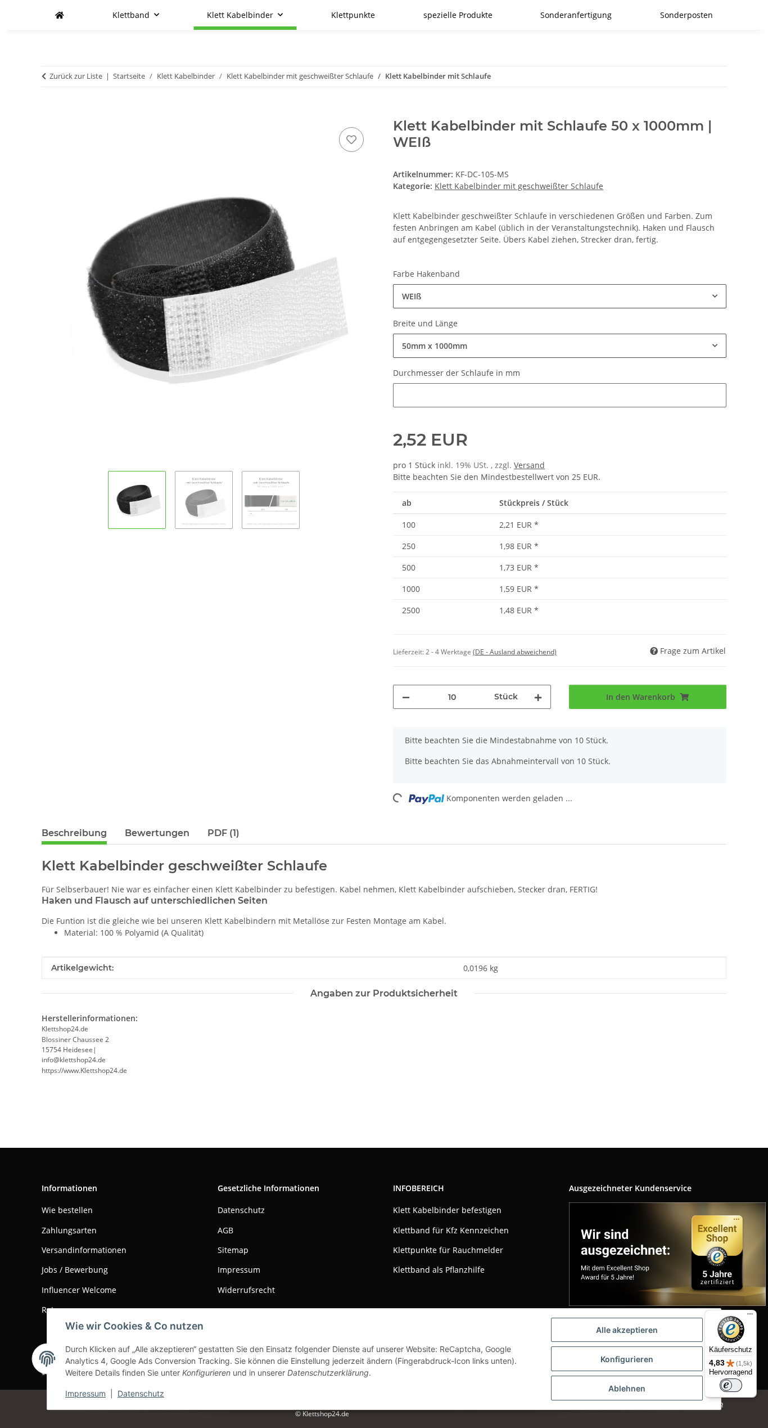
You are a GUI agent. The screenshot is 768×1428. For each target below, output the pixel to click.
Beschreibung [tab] (74, 833)
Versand (529, 465)
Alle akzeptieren (627, 1330)
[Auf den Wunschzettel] (351, 139)
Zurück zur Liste (75, 76)
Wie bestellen (67, 1210)
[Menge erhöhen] (538, 696)
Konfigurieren (626, 1359)
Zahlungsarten (69, 1230)
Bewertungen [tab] (157, 833)
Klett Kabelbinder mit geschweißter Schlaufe (519, 186)
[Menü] (750, 1316)
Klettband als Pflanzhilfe (439, 1269)
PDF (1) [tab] (223, 833)
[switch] (731, 1385)
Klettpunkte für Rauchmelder (448, 1250)
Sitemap (233, 1250)
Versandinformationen (84, 1250)
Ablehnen (626, 1388)
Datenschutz (141, 1393)
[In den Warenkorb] (51, 112)
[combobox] (559, 296)
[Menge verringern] (406, 696)
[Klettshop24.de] (60, 15)
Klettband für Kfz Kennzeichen (451, 1230)
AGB (225, 1230)
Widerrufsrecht (246, 1290)
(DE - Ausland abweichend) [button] (515, 652)
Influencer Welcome (79, 1290)
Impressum (85, 1393)
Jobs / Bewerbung (75, 1269)
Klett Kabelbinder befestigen (447, 1210)
